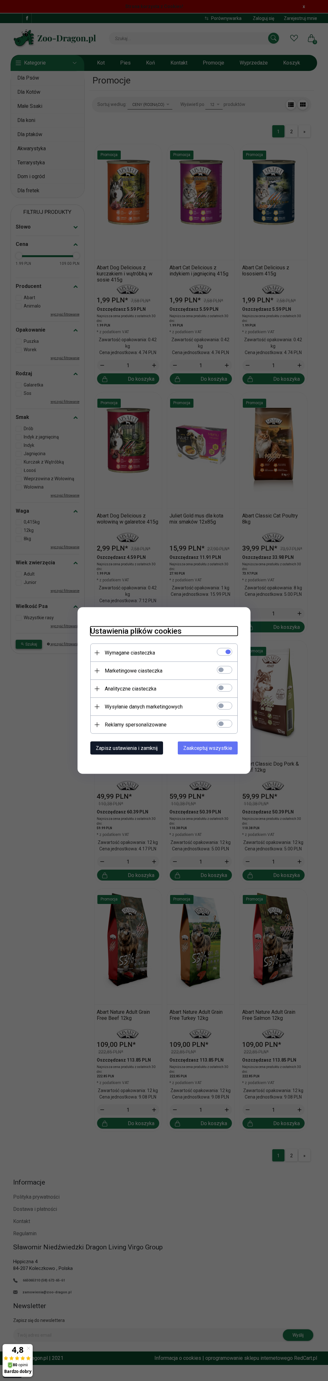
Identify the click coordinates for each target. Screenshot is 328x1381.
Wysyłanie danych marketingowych (144, 707)
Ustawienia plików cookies (136, 631)
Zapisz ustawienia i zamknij (127, 748)
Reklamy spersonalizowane (136, 725)
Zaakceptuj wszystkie (207, 748)
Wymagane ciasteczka (130, 653)
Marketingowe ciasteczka (133, 671)
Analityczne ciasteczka (130, 689)
